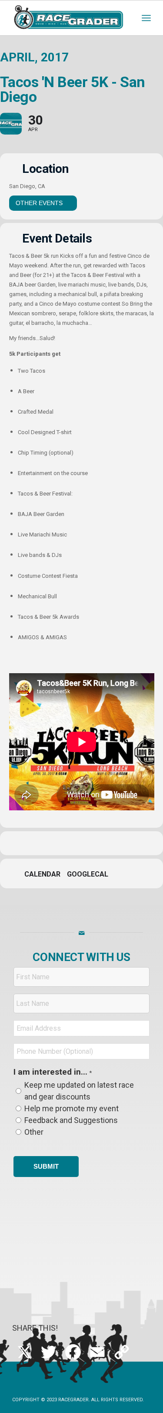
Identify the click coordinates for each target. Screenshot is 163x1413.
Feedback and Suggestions (71, 1120)
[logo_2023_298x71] (67, 17)
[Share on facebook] (45, 843)
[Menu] (146, 17)
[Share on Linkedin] (80, 843)
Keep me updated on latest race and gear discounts (79, 1090)
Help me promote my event (71, 1108)
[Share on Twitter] (63, 843)
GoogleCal (87, 874)
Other (33, 1131)
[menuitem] (146, 17)
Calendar (42, 874)
